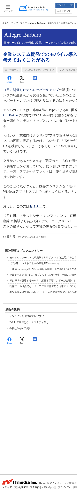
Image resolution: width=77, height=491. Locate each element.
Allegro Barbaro (37, 23)
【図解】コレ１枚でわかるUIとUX (34, 263)
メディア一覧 (9, 487)
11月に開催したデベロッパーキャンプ (31, 90)
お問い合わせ (48, 487)
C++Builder (11, 115)
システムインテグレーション (39, 69)
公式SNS (23, 487)
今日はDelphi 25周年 (20, 328)
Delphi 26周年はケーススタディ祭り (29, 322)
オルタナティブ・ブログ (14, 23)
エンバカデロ (12, 69)
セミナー (36, 206)
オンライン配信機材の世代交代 (26, 316)
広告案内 (35, 487)
